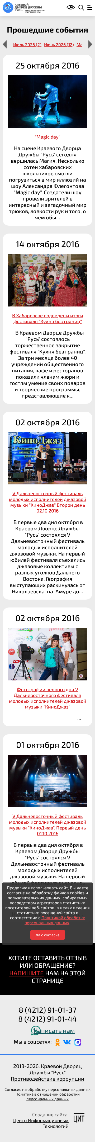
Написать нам (54, 1030)
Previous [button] (5, 44)
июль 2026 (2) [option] (27, 44)
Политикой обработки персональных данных (55, 920)
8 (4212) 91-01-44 (47, 1018)
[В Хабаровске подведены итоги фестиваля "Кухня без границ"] (47, 319)
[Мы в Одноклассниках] (57, 1041)
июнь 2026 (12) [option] (59, 44)
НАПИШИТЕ (26, 973)
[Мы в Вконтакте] (67, 1041)
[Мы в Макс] (77, 1041)
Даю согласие (48, 935)
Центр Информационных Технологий (41, 1123)
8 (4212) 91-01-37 (47, 1009)
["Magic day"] (47, 140)
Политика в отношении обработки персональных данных (48, 1096)
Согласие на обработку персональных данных (47, 1089)
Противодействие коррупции (47, 1078)
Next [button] (90, 44)
